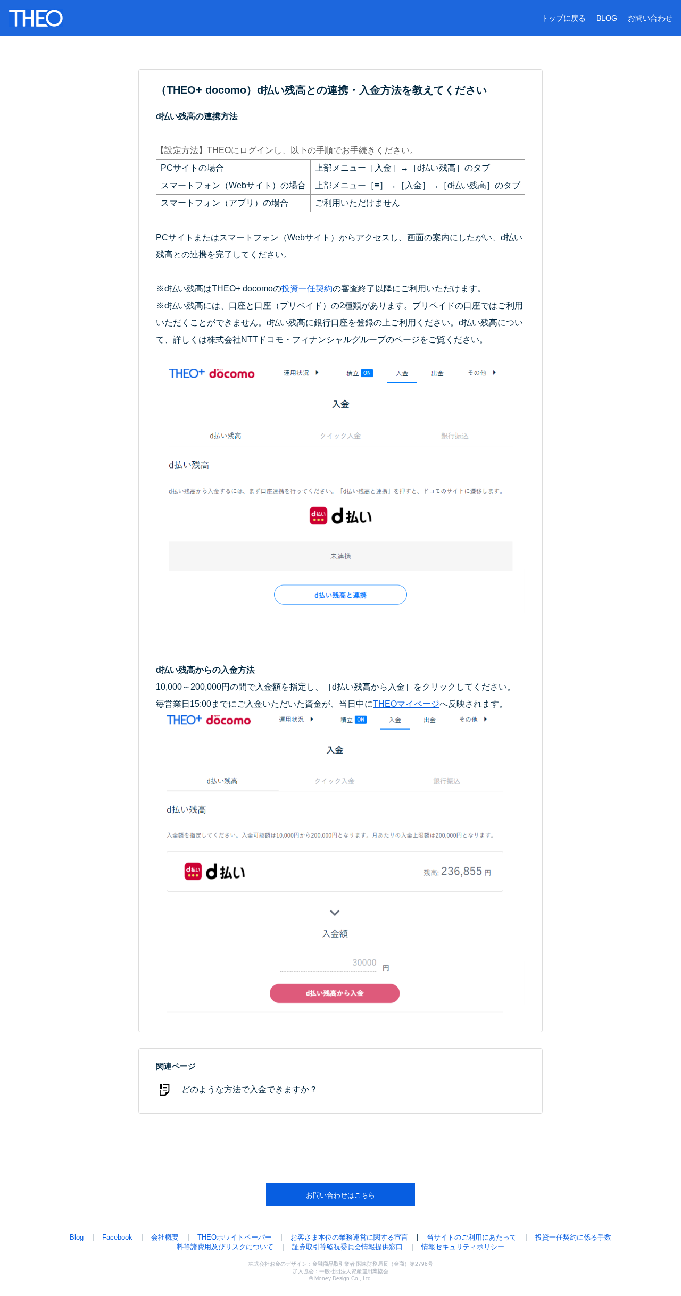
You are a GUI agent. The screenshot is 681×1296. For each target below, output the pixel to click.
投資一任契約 (307, 288)
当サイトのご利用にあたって (472, 1237)
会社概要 (165, 1237)
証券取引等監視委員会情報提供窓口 (347, 1247)
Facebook (117, 1237)
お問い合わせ (650, 18)
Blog (77, 1237)
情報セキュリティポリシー (462, 1247)
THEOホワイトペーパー (234, 1237)
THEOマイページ (406, 703)
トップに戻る (563, 18)
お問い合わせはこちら (340, 1195)
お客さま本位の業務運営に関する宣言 (349, 1237)
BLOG (606, 18)
